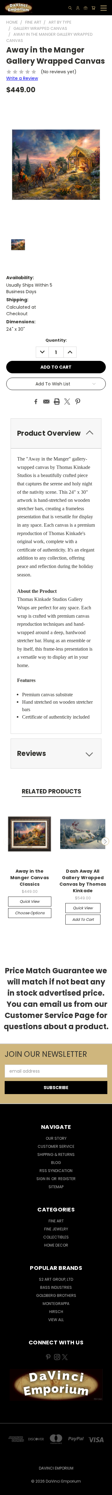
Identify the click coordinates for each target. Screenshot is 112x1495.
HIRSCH (56, 1311)
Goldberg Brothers (56, 1295)
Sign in (43, 1178)
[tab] (56, 433)
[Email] (46, 401)
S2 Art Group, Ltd (56, 1279)
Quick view (30, 901)
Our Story (56, 1138)
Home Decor (56, 1245)
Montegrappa (56, 1303)
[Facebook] (36, 401)
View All (56, 1319)
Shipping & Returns (56, 1154)
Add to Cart (83, 919)
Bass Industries (56, 1287)
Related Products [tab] (51, 791)
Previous (7, 841)
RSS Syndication (56, 1170)
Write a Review (22, 78)
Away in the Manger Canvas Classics (29, 877)
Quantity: (56, 340)
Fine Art (56, 1221)
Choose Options (29, 913)
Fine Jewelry (56, 1229)
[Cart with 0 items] (93, 8)
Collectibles (56, 1237)
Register (67, 1178)
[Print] (57, 401)
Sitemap (56, 1186)
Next (105, 841)
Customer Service (56, 1146)
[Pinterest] (78, 401)
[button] (56, 1385)
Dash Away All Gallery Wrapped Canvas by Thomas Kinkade (82, 881)
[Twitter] (67, 401)
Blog (56, 1162)
